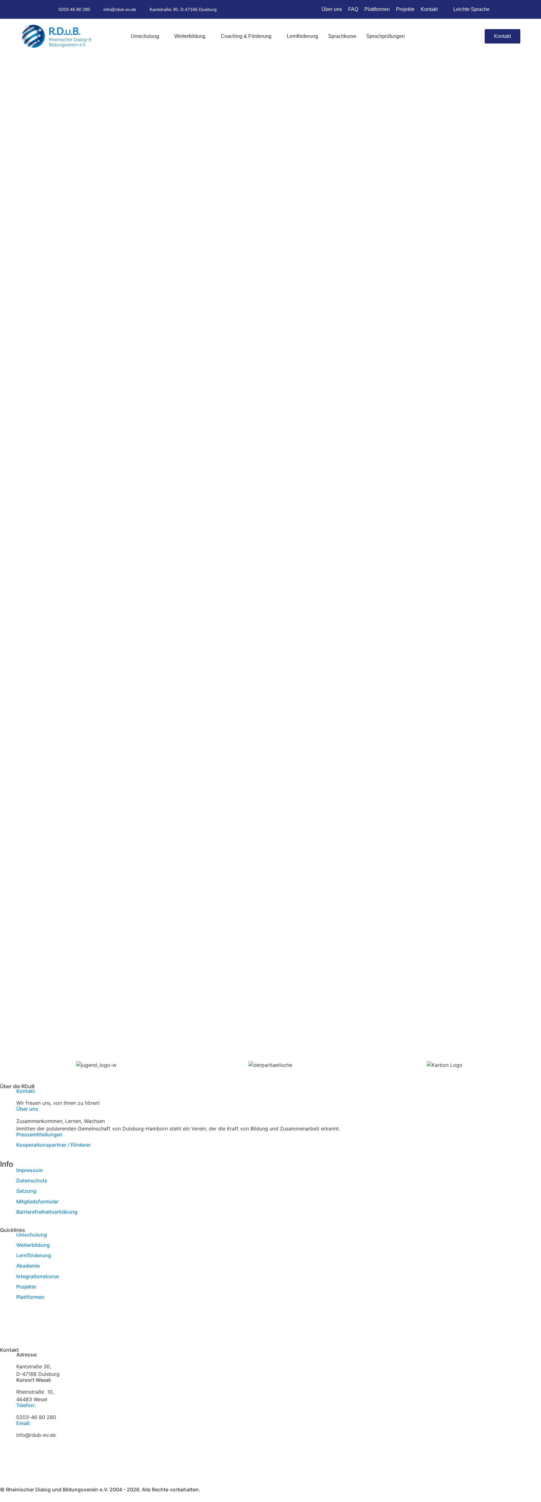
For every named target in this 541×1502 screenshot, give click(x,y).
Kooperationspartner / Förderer (53, 1145)
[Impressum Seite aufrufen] (5, 1173)
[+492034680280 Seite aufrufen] (5, 1408)
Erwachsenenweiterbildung (48, 1309)
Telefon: (26, 1405)
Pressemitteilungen (39, 1134)
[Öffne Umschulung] (162, 36)
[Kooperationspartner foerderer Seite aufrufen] (5, 1148)
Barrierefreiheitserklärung (46, 1212)
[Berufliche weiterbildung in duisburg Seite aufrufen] (5, 1248)
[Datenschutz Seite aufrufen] (5, 1183)
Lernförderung (33, 1255)
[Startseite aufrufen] (57, 36)
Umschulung (31, 1235)
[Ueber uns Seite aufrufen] (5, 1112)
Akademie (28, 1266)
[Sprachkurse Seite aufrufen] (5, 1268)
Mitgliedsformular (37, 1201)
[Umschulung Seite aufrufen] (5, 1237)
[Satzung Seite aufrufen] (5, 1194)
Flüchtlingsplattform (40, 1316)
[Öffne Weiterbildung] (209, 36)
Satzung (26, 1191)
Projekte (26, 1286)
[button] (474, 36)
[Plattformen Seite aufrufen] (5, 1300)
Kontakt (25, 1091)
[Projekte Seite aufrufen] (5, 1289)
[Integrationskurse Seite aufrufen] (5, 1279)
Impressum (29, 1170)
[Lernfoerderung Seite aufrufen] (5, 1258)
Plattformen (30, 1297)
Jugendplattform (36, 1331)
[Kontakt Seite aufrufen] (5, 1094)
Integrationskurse (37, 1276)
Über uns (27, 1109)
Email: (23, 1423)
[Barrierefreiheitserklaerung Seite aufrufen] (5, 1215)
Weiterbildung (33, 1245)
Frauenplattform (35, 1324)
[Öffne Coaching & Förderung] (275, 36)
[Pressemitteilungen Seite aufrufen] (5, 1137)
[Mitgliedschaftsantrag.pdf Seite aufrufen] (5, 1204)
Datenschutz (31, 1180)
